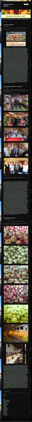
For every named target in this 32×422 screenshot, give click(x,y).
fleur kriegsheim (23, 58)
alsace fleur (15, 50)
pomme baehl (8, 202)
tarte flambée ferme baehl (12, 208)
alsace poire (25, 51)
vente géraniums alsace (14, 79)
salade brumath (22, 74)
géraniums (8, 62)
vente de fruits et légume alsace (9, 385)
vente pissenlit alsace (12, 212)
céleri (4, 371)
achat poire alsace (25, 49)
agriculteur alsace (17, 183)
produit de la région (22, 72)
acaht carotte (14, 47)
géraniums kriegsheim (21, 195)
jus (27, 196)
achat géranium (5, 49)
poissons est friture (6, 409)
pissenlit (7, 67)
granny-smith (20, 63)
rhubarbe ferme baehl (20, 73)
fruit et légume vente (16, 60)
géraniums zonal (12, 63)
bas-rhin (4, 54)
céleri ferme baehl (10, 371)
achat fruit (10, 48)
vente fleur (10, 78)
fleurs (25, 58)
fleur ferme (15, 58)
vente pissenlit (8, 212)
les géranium (5, 66)
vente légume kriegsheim (19, 80)
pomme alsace (5, 202)
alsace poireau (5, 52)
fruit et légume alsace (11, 60)
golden (15, 63)
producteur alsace (14, 72)
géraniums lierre (8, 63)
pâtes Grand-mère (6, 408)
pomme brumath (13, 202)
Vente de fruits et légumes (9, 5)
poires (21, 201)
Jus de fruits (5, 405)
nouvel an (5, 199)
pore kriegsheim (22, 71)
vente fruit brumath (21, 78)
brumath (19, 54)
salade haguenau (7, 75)
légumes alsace (22, 65)
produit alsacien (18, 72)
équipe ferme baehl (19, 56)
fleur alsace (9, 58)
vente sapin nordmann (19, 81)
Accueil (5, 18)
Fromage (5, 402)
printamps (26, 71)
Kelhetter (5, 406)
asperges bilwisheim (13, 53)
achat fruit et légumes (19, 48)
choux (8, 56)
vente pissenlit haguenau (24, 212)
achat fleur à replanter (22, 181)
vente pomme (5, 81)
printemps (5, 72)
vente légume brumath (25, 79)
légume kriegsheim (15, 65)
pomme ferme (15, 70)
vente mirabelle (24, 80)
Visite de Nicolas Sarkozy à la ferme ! (13, 86)
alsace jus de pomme (13, 51)
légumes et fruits (26, 65)
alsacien (20, 52)
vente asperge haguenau (21, 77)
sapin (14, 75)
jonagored (22, 196)
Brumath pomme (6, 55)
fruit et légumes (21, 60)
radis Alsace (24, 204)
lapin (9, 64)
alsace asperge (9, 50)
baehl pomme (23, 53)
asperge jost (7, 186)
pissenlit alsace (9, 67)
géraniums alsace (12, 62)
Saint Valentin (14, 74)
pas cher (13, 199)
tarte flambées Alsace (18, 208)
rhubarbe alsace (11, 73)
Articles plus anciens (6, 391)
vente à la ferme (20, 76)
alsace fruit (18, 50)
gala (24, 193)
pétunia (4, 67)
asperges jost (18, 53)
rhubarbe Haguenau (25, 73)
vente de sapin (7, 78)
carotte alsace (16, 55)
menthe (9, 66)
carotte (13, 55)
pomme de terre (5, 70)
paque (9, 199)
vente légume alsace (20, 79)
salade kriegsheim (11, 75)
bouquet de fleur (12, 54)
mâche (7, 66)
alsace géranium (17, 184)
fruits (22, 193)
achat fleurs (7, 48)
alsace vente (17, 52)
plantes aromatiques (13, 68)
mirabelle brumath (19, 66)
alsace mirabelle (22, 51)
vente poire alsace (6, 213)
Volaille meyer (5, 413)
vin (7, 388)
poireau (11, 69)
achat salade (6, 183)
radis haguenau (12, 205)
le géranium (11, 64)
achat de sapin (21, 47)
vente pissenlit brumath (18, 212)
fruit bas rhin (22, 59)
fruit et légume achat (6, 60)
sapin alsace (17, 75)
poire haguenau (16, 200)
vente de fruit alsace (23, 209)
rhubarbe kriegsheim (6, 74)
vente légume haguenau (6, 80)
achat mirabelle (17, 49)
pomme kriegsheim (23, 70)
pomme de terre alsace (10, 70)
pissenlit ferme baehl (18, 67)
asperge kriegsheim (11, 186)
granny (17, 63)
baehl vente (26, 53)
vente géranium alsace (9, 79)
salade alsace (18, 74)
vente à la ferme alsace (25, 76)
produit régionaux (14, 204)
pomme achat (26, 201)
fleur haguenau (18, 58)
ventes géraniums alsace (8, 82)
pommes (15, 71)
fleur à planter (26, 57)
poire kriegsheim (8, 69)
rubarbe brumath (11, 74)
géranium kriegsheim (13, 61)
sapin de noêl (20, 75)
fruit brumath (25, 59)
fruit (17, 59)
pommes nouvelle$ (18, 71)
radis (21, 204)
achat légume (13, 49)
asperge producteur (8, 53)
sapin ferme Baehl (24, 75)
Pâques (11, 199)
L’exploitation (22, 18)
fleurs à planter (16, 191)
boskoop (9, 54)
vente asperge (5, 77)
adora (14, 183)
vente (17, 76)
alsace (6, 50)
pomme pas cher (8, 71)
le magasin (18, 18)
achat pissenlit (21, 49)
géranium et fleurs (8, 61)
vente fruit (13, 78)
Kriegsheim (15, 375)
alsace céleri (12, 50)
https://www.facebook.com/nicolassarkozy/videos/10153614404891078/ (13, 177)
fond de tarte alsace (24, 372)
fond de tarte (19, 372)
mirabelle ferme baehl (24, 66)
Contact (27, 18)
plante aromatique (8, 68)
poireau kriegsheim (18, 201)
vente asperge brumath (15, 77)
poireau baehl (17, 69)
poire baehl (22, 68)
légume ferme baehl (6, 65)
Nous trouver (14, 18)
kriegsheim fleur (19, 375)
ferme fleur (14, 57)
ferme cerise (11, 57)
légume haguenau (10, 65)
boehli (4, 399)
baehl (20, 53)
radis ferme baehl (8, 205)
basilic (6, 54)
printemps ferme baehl (9, 72)
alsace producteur (13, 52)
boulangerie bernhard (6, 400)
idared (18, 196)
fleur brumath (12, 58)
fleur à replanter (5, 58)
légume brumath (20, 64)
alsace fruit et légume (22, 50)
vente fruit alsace (16, 78)
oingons (7, 199)
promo (17, 204)
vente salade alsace (14, 81)
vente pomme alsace (9, 81)
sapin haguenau (16, 207)
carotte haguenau (21, 370)
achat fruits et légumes (25, 48)
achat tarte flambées (10, 183)
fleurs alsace (20, 191)
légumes (19, 65)
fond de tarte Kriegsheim (12, 59)
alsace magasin (18, 51)
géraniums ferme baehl (22, 62)
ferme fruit (17, 57)
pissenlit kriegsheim (6, 378)
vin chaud (14, 82)
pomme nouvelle (20, 380)
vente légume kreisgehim (12, 80)
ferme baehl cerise (7, 57)
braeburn (15, 54)
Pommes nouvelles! (9, 24)
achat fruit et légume (14, 48)
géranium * (26, 193)
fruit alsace (19, 59)
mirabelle (12, 66)
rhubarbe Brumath (15, 73)
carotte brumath (23, 55)
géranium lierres (22, 61)
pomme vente (11, 71)
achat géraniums (9, 49)
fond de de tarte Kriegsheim (14, 372)
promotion (20, 204)
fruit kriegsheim (20, 193)
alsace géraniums (8, 51)
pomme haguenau (19, 70)
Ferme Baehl (7, 47)
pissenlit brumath (14, 67)
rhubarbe (7, 73)
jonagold (20, 196)
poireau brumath (22, 69)
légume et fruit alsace (25, 64)
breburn (17, 54)
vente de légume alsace (12, 210)
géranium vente (26, 61)
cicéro (10, 56)
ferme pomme (20, 57)
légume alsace (16, 64)
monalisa (25, 198)
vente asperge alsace (9, 77)
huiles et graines (6, 404)
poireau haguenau (26, 69)
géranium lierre (18, 61)
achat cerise (17, 47)
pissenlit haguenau (23, 67)
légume (14, 64)
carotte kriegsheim (26, 370)
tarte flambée (7, 208)
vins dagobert (5, 412)
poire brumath (25, 68)
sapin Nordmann (25, 207)
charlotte (6, 56)
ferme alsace (24, 56)
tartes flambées (14, 76)
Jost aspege (25, 196)
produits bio (5, 410)
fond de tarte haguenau (6, 59)
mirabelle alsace (15, 66)
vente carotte (19, 209)
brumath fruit (22, 54)
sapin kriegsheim (21, 207)
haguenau (23, 63)
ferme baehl (24, 189)
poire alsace (19, 68)
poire (16, 68)
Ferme (22, 56)
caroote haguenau (10, 55)
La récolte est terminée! (10, 218)
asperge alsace (25, 52)
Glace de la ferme (6, 403)
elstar (15, 56)
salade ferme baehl (15, 206)
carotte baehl (19, 55)
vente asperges (26, 77)
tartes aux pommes (10, 76)
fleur (23, 57)
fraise (16, 59)
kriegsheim (5, 407)
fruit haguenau (24, 60)
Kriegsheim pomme (6, 64)
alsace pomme (9, 52)
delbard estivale (13, 56)
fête (22, 57)
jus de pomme (12, 375)
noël (27, 198)
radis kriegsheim (16, 205)
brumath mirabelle (26, 54)
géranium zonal (5, 62)
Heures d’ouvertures (9, 18)
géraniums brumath (17, 62)
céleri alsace (6, 371)
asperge (22, 52)
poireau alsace (14, 69)
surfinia (4, 208)
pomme (23, 201)
